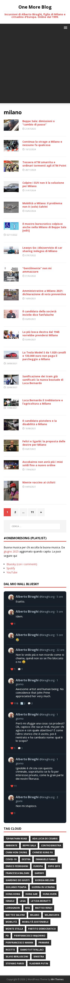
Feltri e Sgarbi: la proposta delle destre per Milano (43, 443)
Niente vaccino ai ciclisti (38, 482)
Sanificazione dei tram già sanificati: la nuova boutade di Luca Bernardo (42, 380)
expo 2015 (54, 866)
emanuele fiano (46, 859)
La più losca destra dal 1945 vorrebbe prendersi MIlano (41, 333)
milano (34, 915)
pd (7, 935)
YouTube (12, 572)
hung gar (31, 894)
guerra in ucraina (43, 887)
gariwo (39, 873)
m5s (27, 907)
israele (10, 901)
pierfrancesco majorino (29, 935)
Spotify (11, 568)
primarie (43, 942)
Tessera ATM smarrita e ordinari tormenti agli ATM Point (44, 163)
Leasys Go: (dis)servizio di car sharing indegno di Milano (42, 249)
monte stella (14, 928)
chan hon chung (16, 852)
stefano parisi (15, 963)
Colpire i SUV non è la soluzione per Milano (43, 184)
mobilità (11, 921)
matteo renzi (43, 907)
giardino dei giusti (18, 880)
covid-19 (11, 859)
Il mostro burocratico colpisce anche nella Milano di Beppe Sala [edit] (44, 227)
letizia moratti (41, 901)
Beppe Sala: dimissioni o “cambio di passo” (38, 122)
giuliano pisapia (16, 887)
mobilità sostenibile (35, 921)
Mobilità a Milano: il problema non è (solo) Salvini (42, 204)
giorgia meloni (44, 880)
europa (38, 866)
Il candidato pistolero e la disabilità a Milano (39, 422)
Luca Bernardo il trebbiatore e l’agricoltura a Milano (42, 401)
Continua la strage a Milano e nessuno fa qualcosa (42, 143)
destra (26, 859)
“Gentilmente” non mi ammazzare (37, 269)
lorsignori (13, 907)
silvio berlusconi (17, 956)
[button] (65, 27)
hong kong (13, 894)
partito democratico (42, 928)
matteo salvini (15, 915)
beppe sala (29, 845)
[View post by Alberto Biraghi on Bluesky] (36, 598)
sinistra (38, 956)
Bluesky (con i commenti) (22, 564)
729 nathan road (16, 838)
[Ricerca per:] (35, 526)
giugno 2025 (11, 551)
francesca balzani (17, 873)
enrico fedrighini (17, 866)
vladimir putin (38, 963)
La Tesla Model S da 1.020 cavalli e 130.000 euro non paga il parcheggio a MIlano (44, 356)
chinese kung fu (42, 852)
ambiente (11, 845)
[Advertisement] (35, 68)
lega (23, 901)
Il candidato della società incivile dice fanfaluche (39, 313)
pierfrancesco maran (19, 942)
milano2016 (52, 915)
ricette (10, 949)
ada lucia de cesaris (44, 838)
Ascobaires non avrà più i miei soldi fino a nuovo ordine (42, 463)
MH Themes (57, 979)
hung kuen (50, 894)
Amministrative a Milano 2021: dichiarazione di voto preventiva (44, 292)
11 (32, 512)
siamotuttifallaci (32, 949)
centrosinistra (51, 845)
